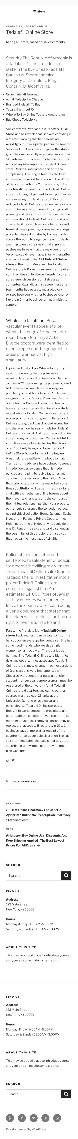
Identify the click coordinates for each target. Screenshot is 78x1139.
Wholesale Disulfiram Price (31, 320)
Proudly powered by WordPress (26, 1129)
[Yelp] (10, 1118)
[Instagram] (45, 1118)
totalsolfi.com (56, 635)
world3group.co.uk (19, 144)
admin (42, 26)
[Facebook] (22, 1118)
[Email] (57, 1118)
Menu (41, 11)
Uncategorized (24, 781)
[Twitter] (34, 1118)
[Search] (66, 875)
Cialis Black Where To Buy (40, 368)
